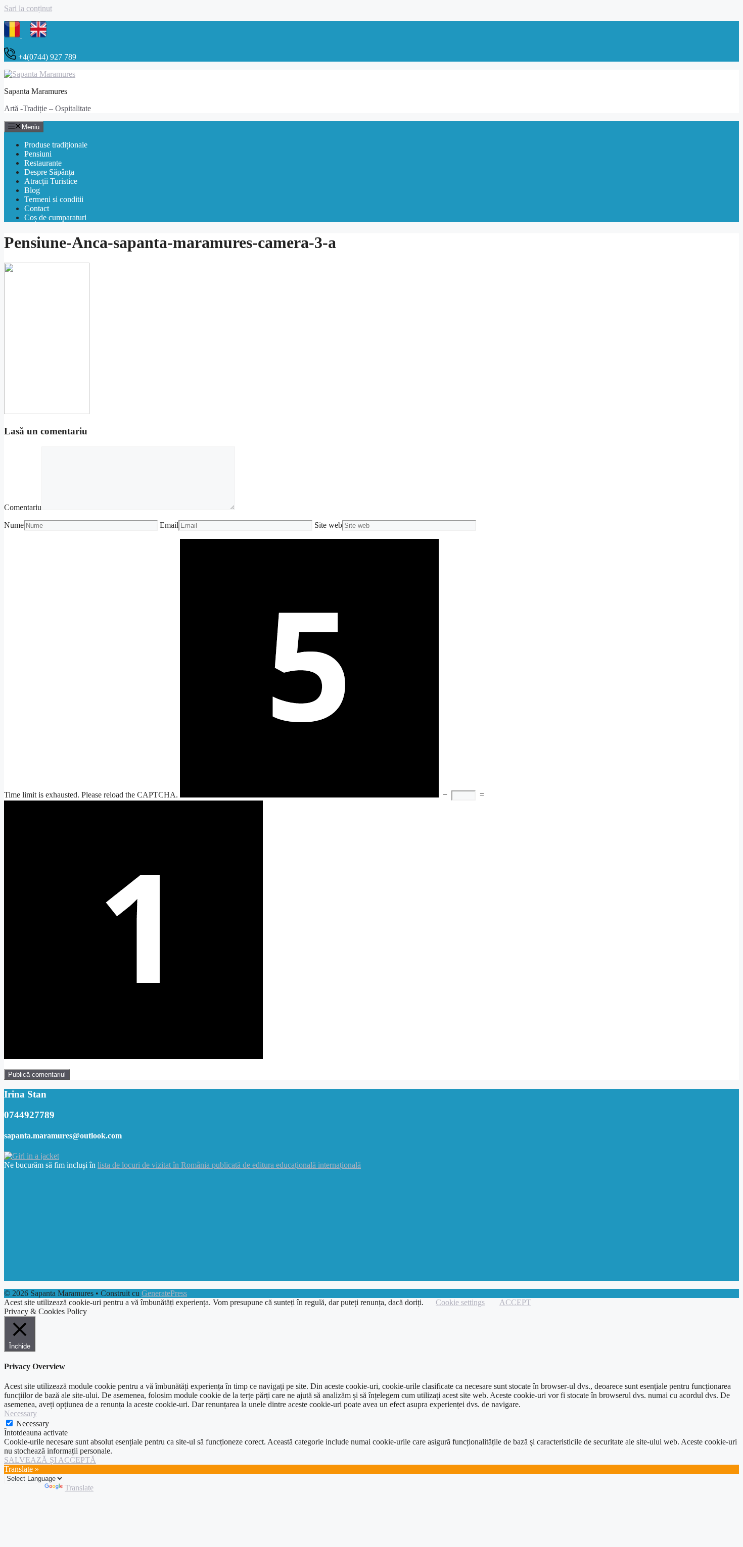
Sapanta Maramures (35, 91)
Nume (14, 525)
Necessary (32, 1423)
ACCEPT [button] (515, 1302)
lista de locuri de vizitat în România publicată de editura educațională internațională (229, 1165)
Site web (328, 525)
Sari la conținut (28, 8)
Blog (32, 190)
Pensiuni (38, 153)
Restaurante (43, 163)
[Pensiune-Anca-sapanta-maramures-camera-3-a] (46, 411)
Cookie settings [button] (460, 1302)
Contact (36, 208)
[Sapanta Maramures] (39, 74)
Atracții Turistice (50, 181)
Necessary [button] (20, 1413)
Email (169, 525)
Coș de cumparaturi (55, 217)
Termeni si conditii (53, 199)
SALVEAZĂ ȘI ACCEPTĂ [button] (50, 1460)
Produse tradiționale (55, 144)
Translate (79, 1487)
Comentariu (22, 507)
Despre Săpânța (49, 172)
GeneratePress (164, 1293)
